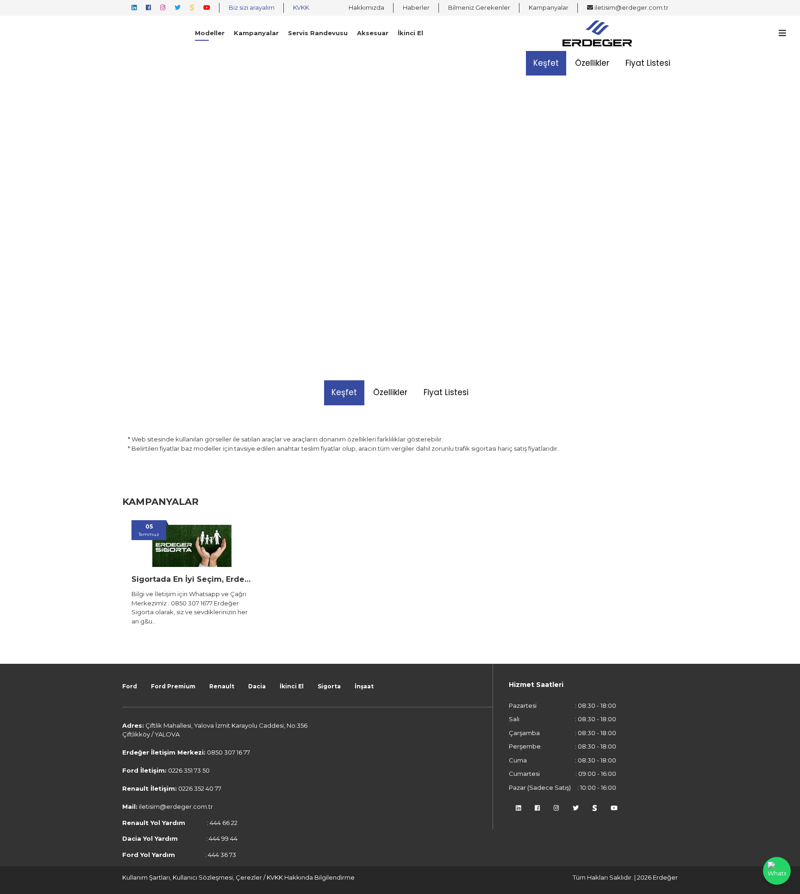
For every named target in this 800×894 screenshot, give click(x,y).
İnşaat (364, 686)
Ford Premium (173, 686)
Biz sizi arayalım (252, 7)
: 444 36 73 (179, 854)
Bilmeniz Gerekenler (479, 7)
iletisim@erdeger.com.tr (631, 7)
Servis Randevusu (318, 33)
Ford (129, 686)
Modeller (210, 33)
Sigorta (329, 686)
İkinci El (410, 33)
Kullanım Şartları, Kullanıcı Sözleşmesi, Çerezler (192, 877)
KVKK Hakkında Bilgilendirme (311, 877)
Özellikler (592, 63)
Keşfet (546, 63)
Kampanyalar (549, 7)
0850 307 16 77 (228, 752)
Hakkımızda (366, 7)
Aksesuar (372, 33)
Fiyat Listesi (647, 63)
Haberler (416, 7)
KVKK (301, 7)
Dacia (257, 686)
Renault (221, 686)
